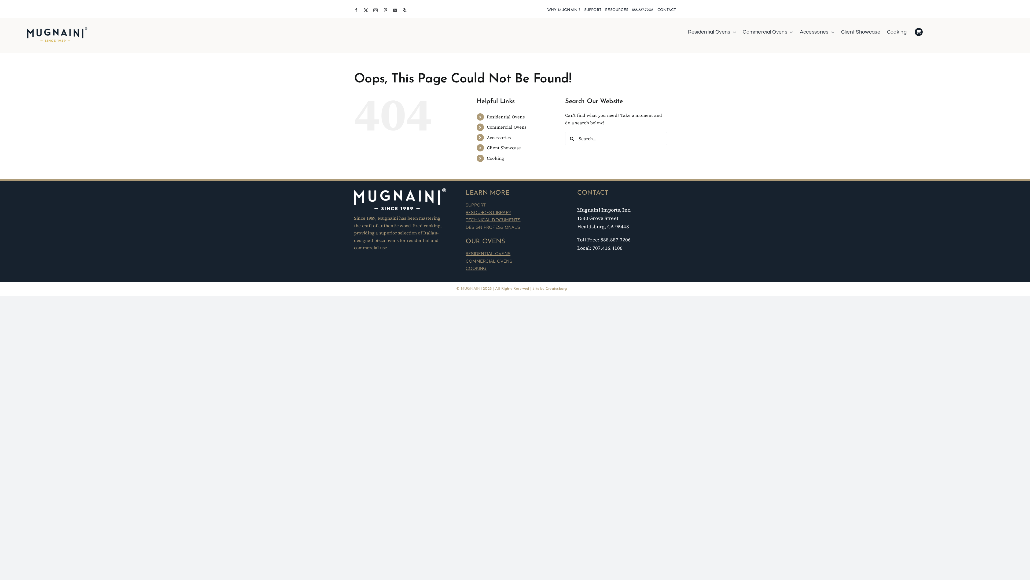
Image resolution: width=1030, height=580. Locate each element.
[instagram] (375, 10)
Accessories (499, 137)
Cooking (495, 158)
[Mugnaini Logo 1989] (57, 28)
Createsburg (556, 289)
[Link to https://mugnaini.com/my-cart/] (919, 32)
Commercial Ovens (507, 127)
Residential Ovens (506, 117)
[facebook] (356, 10)
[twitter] (366, 10)
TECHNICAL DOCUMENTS (493, 220)
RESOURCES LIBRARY (488, 212)
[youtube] (395, 10)
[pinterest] (385, 10)
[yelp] (405, 10)
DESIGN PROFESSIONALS (493, 227)
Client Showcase (504, 148)
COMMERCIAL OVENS (489, 261)
